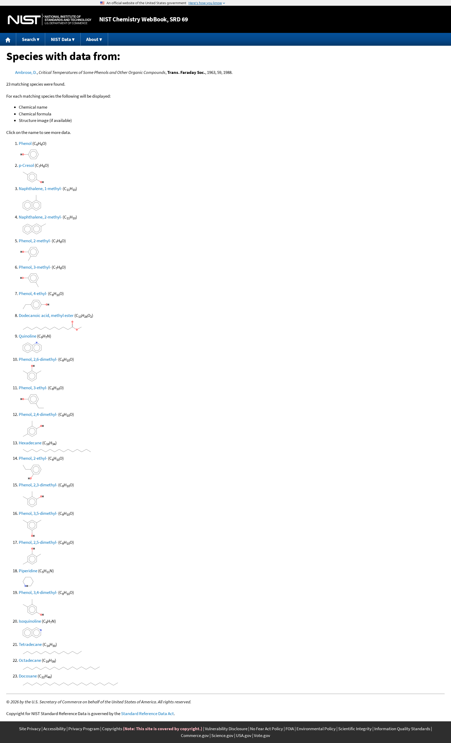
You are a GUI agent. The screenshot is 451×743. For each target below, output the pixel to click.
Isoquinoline (30, 621)
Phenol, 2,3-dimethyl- (38, 485)
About (92, 39)
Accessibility (54, 729)
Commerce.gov (195, 735)
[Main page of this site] (8, 39)
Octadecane (30, 660)
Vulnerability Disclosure (226, 729)
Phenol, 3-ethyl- (33, 388)
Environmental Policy (316, 729)
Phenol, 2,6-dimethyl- (38, 359)
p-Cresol (26, 165)
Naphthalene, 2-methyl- (40, 217)
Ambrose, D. (26, 72)
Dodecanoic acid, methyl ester (46, 315)
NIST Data (61, 39)
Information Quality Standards (402, 729)
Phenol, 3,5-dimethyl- (38, 513)
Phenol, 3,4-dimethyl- (38, 592)
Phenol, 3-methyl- (35, 267)
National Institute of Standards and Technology (49, 19)
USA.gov (243, 735)
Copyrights (112, 729)
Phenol (25, 143)
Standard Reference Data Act (147, 713)
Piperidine (28, 571)
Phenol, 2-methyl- (35, 241)
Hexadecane (30, 443)
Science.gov (222, 735)
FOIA (290, 729)
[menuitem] (8, 39)
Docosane (28, 676)
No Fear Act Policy (266, 729)
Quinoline (27, 336)
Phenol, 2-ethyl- (33, 458)
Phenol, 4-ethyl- (33, 293)
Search (29, 39)
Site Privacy (30, 729)
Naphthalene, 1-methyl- (40, 188)
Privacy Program (83, 729)
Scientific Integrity (355, 729)
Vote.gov (262, 735)
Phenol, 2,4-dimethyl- (38, 414)
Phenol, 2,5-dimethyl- (38, 542)
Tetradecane (30, 644)
